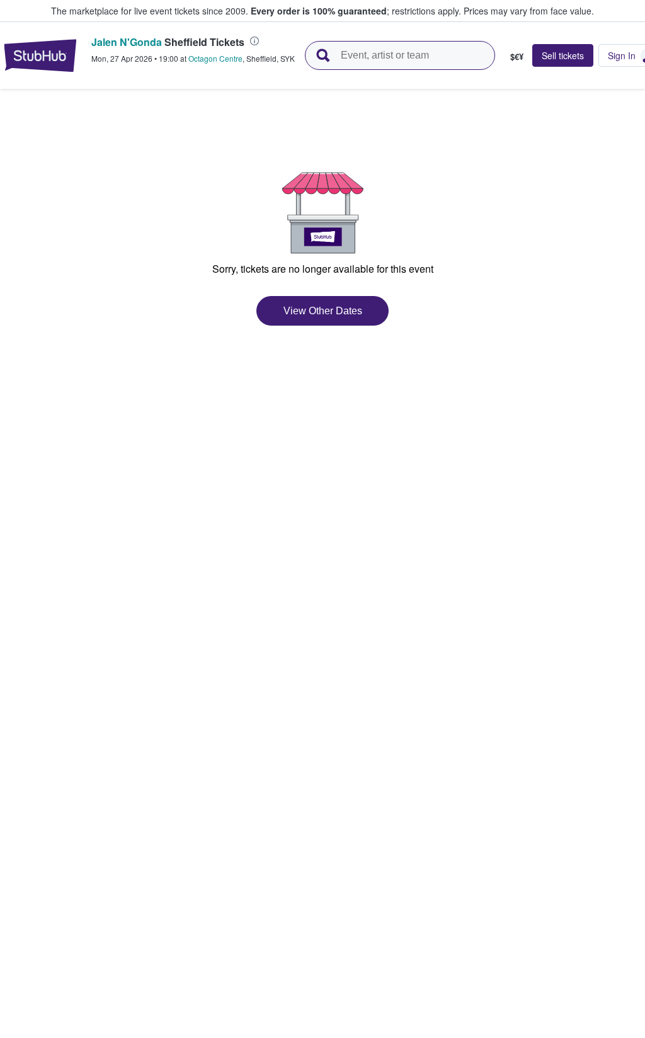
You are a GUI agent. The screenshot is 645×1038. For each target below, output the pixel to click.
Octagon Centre (215, 58)
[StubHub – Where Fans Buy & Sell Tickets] (40, 55)
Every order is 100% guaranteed (356, 10)
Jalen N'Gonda (126, 42)
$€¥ (516, 56)
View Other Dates (322, 310)
